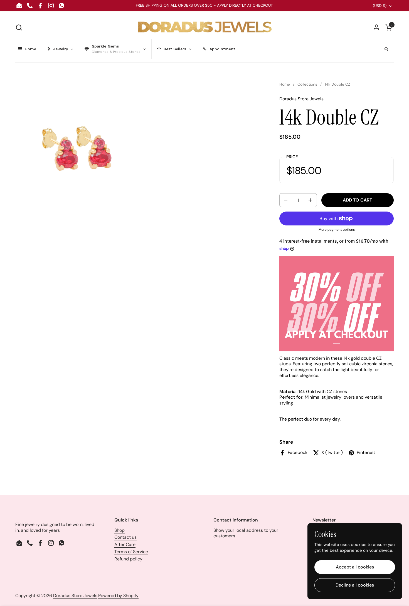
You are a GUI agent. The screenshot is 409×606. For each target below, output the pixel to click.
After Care (124, 544)
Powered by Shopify (118, 595)
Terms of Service (131, 552)
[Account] (376, 27)
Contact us (125, 537)
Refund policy (128, 559)
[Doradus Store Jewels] (204, 27)
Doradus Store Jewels (301, 99)
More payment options (337, 230)
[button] (18, 27)
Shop (119, 530)
